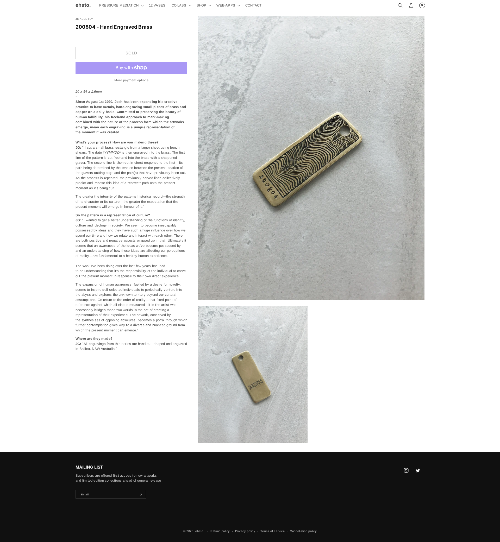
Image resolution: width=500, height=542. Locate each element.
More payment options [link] (131, 80)
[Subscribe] (140, 494)
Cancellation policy (303, 531)
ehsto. (199, 531)
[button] (121, 5)
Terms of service (272, 531)
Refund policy (220, 531)
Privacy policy (245, 531)
